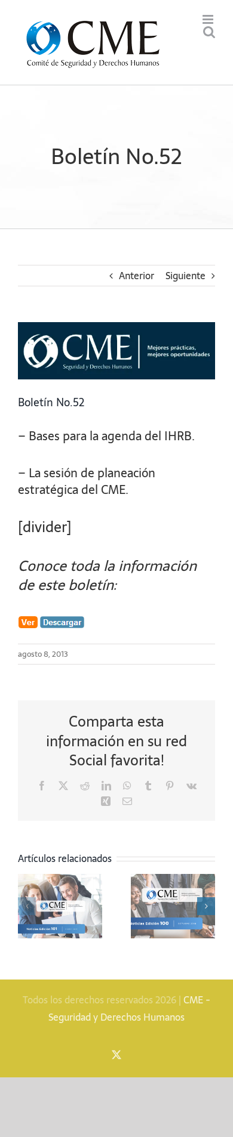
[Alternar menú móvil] (209, 19)
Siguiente (185, 275)
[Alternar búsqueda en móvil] (209, 32)
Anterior (136, 275)
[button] (27, 906)
